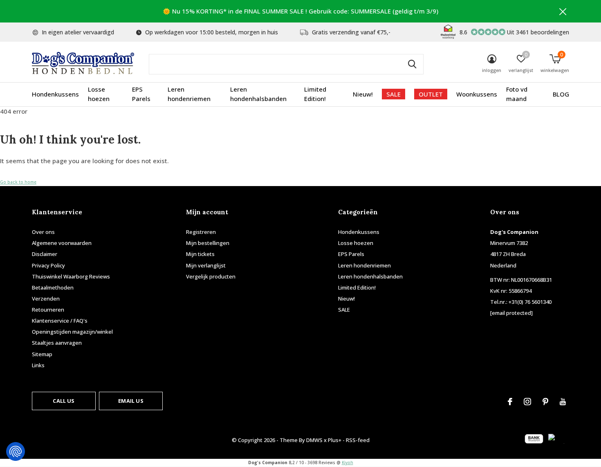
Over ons (43, 232)
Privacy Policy (48, 265)
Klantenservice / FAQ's (59, 320)
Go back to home (18, 182)
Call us (63, 400)
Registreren (201, 232)
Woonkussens (476, 94)
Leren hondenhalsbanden (258, 94)
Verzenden (46, 298)
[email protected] (511, 313)
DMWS (314, 440)
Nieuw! (363, 94)
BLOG (561, 94)
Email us (130, 400)
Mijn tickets (200, 254)
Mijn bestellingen (207, 243)
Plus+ (334, 440)
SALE (393, 94)
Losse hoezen (99, 94)
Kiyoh (347, 462)
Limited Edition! (315, 94)
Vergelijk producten (210, 276)
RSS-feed (358, 440)
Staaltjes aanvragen (57, 342)
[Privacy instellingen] (15, 451)
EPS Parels (141, 94)
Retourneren (48, 309)
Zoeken (412, 64)
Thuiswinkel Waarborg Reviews (71, 276)
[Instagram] (527, 402)
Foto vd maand (516, 94)
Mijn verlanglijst (206, 265)
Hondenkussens (55, 94)
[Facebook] (510, 402)
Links (38, 365)
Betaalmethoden (53, 287)
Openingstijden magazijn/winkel (72, 331)
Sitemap (42, 354)
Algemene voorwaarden (62, 243)
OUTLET (431, 94)
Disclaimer (44, 254)
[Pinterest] (545, 402)
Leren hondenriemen (189, 94)
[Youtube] (563, 402)
